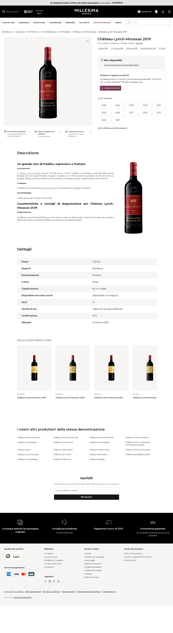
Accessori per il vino (53, 564)
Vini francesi (33, 32)
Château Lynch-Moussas (84, 32)
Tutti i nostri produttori (14, 591)
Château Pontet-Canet (99, 450)
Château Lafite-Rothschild (28, 437)
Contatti (87, 553)
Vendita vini (7, 32)
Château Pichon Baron (63, 442)
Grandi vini (20, 32)
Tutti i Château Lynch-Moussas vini (112, 128)
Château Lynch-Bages (27, 442)
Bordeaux (114, 43)
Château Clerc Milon (62, 454)
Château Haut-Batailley (99, 442)
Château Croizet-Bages (27, 459)
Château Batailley (97, 459)
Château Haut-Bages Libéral (137, 454)
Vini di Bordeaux (48, 32)
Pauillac (124, 43)
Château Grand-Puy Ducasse (137, 450)
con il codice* (80, 3)
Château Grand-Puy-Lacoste (65, 437)
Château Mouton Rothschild (101, 437)
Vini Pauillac (64, 32)
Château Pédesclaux (62, 459)
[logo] (86, 12)
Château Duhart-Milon (63, 450)
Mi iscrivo (86, 497)
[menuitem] (8, 22)
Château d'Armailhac (98, 454)
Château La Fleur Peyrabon (137, 437)
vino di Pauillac (50, 188)
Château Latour (24, 450)
